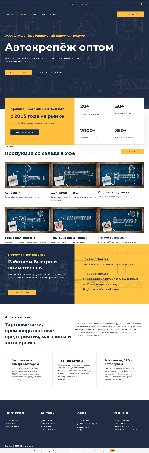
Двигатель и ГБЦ (64, 192)
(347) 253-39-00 (48, 423)
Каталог (33, 14)
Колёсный (12, 192)
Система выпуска (111, 237)
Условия (43, 14)
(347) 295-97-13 (48, 420)
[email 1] (142, 4)
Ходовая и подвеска (113, 192)
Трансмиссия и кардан (69, 237)
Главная (9, 14)
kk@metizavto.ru (47, 426)
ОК (112, 451)
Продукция (21, 14)
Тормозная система (20, 237)
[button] (130, 14)
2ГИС (79, 430)
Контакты (54, 14)
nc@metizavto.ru (48, 429)
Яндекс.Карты (83, 427)
